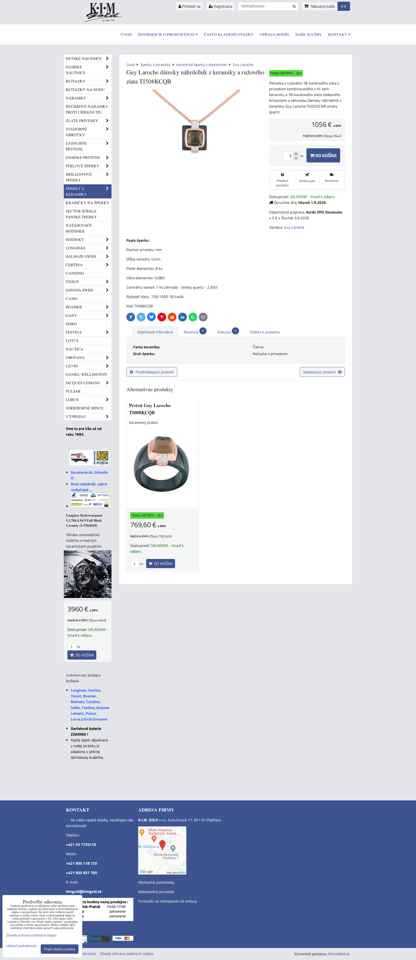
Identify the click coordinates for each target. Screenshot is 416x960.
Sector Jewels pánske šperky (81, 213)
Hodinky (75, 239)
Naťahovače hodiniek (79, 228)
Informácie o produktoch (166, 34)
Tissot (72, 281)
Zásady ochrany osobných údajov (127, 953)
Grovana (75, 357)
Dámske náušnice (75, 69)
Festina (74, 332)
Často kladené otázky (229, 34)
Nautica (74, 348)
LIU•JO (72, 365)
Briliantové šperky (79, 177)
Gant (71, 315)
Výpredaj (76, 416)
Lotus (72, 340)
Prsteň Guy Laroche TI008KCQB (150, 409)
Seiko (71, 323)
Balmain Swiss (81, 256)
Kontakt (337, 34)
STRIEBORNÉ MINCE (85, 407)
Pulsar (73, 391)
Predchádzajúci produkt (155, 372)
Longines (75, 247)
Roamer (74, 306)
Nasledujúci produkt (319, 372)
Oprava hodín (274, 34)
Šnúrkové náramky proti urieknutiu (87, 109)
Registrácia (222, 6)
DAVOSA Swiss (79, 289)
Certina (74, 264)
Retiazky (75, 81)
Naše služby (308, 34)
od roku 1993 (108, 20)
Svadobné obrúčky (76, 131)
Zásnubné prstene (76, 146)
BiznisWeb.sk (339, 954)
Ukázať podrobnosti (21, 946)
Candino (75, 273)
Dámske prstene (83, 157)
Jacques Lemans (83, 382)
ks (141, 563)
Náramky (76, 97)
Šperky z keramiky (76, 191)
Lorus (72, 399)
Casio (72, 298)
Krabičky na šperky (87, 202)
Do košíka (325, 155)
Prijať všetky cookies (59, 949)
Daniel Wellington (86, 374)
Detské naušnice (84, 58)
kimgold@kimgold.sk (84, 891)
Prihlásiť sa (191, 6)
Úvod (126, 34)
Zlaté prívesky (82, 120)
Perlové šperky (82, 165)
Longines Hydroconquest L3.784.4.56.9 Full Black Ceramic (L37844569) (84, 520)
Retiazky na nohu (85, 89)
